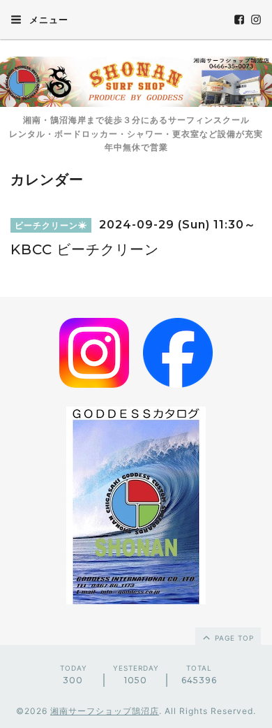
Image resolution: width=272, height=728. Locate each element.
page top (233, 638)
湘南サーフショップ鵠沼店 (104, 711)
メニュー (47, 19)
